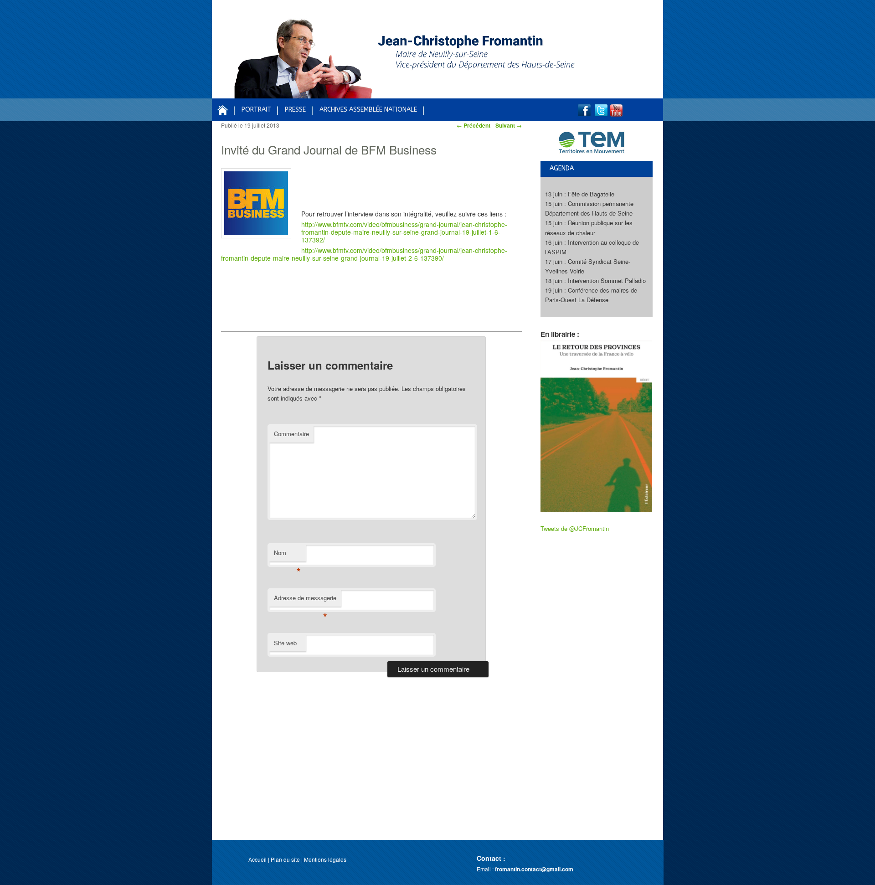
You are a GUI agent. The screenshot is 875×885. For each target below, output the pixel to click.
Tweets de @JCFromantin (574, 528)
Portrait (256, 109)
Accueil (257, 859)
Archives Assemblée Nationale (368, 109)
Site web (285, 642)
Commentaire (291, 433)
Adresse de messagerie (305, 600)
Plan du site (285, 859)
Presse (295, 109)
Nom (287, 554)
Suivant (508, 125)
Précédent (473, 125)
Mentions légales (325, 859)
